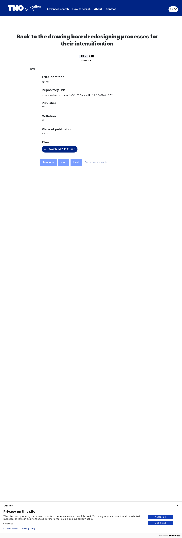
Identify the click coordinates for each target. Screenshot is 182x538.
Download (61, 149)
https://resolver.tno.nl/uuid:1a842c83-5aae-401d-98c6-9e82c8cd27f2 (77, 95)
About (98, 9)
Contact (111, 9)
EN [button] (171, 9)
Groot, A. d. (86, 61)
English (7, 505)
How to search (81, 9)
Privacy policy (28, 528)
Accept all (160, 516)
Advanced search (58, 9)
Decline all (160, 522)
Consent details (10, 528)
